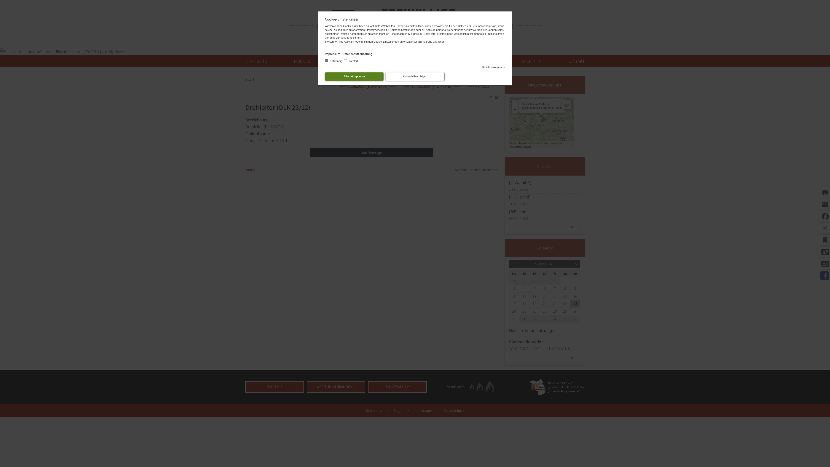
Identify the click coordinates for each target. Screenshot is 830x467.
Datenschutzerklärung (357, 54)
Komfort (353, 61)
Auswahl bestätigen (415, 76)
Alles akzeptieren (354, 76)
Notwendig (336, 61)
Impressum (332, 54)
